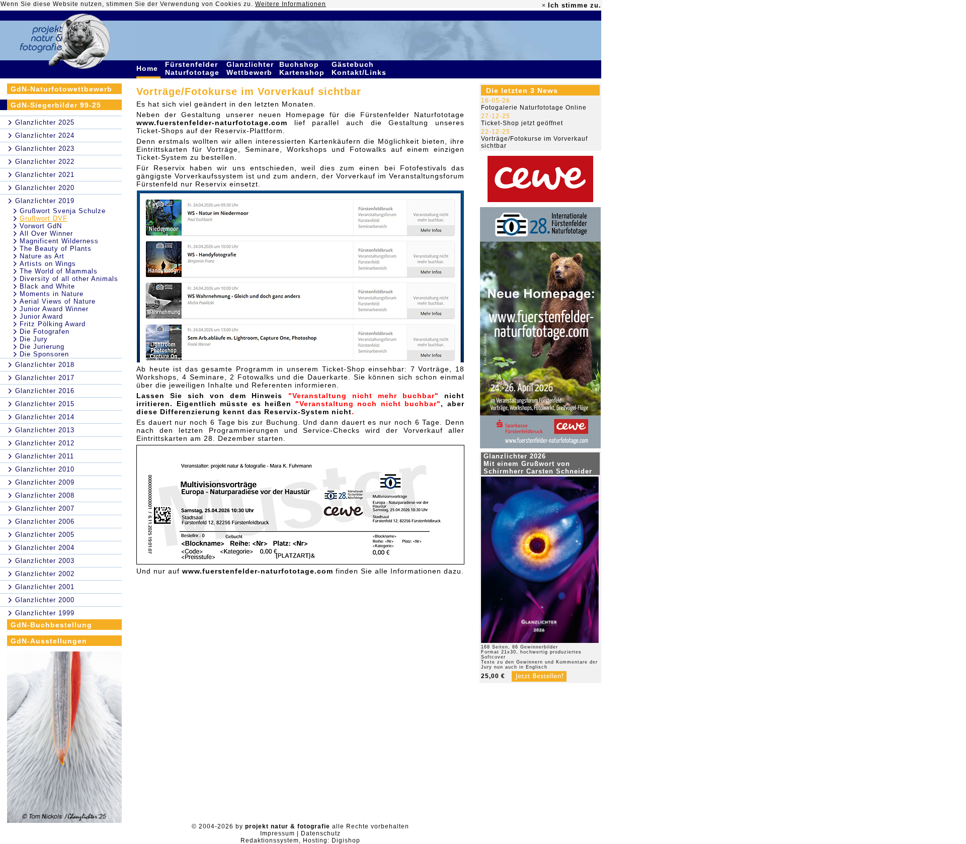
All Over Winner (46, 233)
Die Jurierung (42, 346)
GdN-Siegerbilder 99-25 (56, 105)
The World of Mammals (59, 271)
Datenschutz (321, 833)
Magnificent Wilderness (59, 241)
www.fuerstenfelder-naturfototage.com (211, 123)
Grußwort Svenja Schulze (63, 211)
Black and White (47, 286)
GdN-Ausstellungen (49, 641)
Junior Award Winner (54, 309)
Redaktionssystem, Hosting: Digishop (300, 840)
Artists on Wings (48, 263)
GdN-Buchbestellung (51, 625)
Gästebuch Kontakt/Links (360, 68)
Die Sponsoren (44, 354)
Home (148, 68)
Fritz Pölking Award (53, 324)
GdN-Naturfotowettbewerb (61, 89)
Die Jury (34, 339)
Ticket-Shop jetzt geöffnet (522, 123)
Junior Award (41, 316)
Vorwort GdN (41, 226)
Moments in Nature (52, 294)
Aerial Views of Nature (58, 301)
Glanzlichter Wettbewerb (250, 68)
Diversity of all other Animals (69, 279)
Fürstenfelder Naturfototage (193, 68)
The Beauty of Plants (56, 248)
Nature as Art (42, 256)
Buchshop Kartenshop (303, 68)
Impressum (277, 833)
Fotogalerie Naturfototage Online (534, 107)
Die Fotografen (44, 331)
